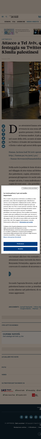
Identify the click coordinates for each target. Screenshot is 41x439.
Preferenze (20, 243)
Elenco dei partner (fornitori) (12, 237)
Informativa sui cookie (26, 222)
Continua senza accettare (30, 188)
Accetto (20, 248)
